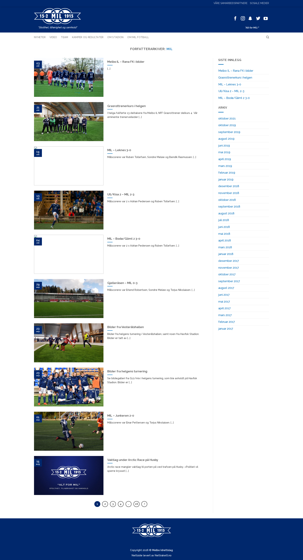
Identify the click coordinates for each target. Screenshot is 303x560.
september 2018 (229, 206)
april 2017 (224, 308)
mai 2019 (224, 152)
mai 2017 (224, 301)
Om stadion (115, 37)
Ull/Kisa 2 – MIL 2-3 (231, 91)
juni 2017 (224, 294)
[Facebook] (235, 18)
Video (53, 37)
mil (170, 49)
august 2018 (226, 213)
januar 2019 (225, 179)
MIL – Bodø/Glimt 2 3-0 (234, 98)
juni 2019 (224, 145)
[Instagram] (243, 18)
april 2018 (224, 240)
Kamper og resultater (88, 37)
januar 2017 (225, 328)
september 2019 (229, 132)
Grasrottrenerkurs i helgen (235, 77)
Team (64, 37)
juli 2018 (223, 220)
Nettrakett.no (163, 555)
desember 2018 (228, 186)
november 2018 (228, 193)
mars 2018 (225, 247)
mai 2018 (224, 233)
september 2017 (229, 281)
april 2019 (224, 159)
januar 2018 (225, 254)
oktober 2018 (227, 200)
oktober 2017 (227, 274)
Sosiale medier (259, 3)
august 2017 (226, 288)
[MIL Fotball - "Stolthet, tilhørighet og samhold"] (57, 16)
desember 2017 (228, 261)
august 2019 (226, 138)
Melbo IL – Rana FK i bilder (235, 70)
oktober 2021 (227, 118)
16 (136, 504)
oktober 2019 (227, 125)
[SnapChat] (250, 18)
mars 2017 (225, 315)
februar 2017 (226, 321)
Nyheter (40, 37)
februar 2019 (226, 172)
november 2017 (228, 267)
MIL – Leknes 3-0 (229, 84)
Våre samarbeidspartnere (230, 3)
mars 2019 (225, 166)
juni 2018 (224, 227)
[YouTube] (266, 18)
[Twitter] (258, 18)
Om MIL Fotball (138, 37)
